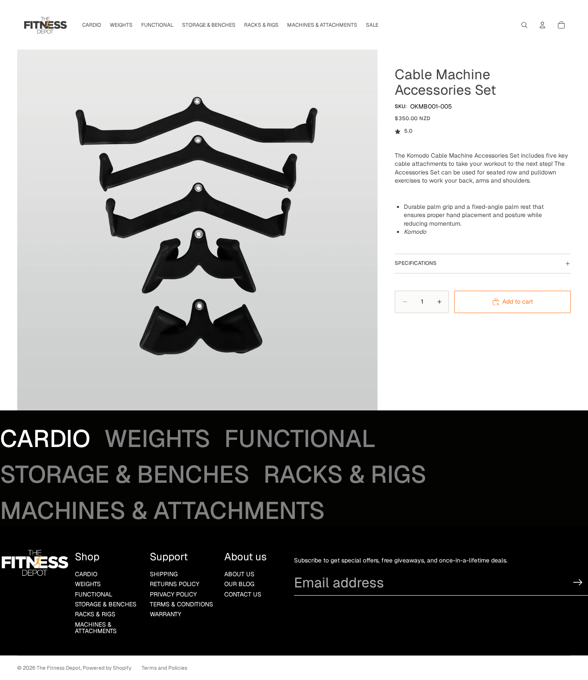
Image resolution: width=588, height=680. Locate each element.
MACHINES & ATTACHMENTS (96, 628)
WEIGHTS (88, 584)
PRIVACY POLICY (173, 594)
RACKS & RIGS (95, 614)
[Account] (542, 25)
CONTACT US (242, 594)
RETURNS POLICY (174, 584)
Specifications (415, 263)
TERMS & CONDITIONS (181, 604)
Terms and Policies (164, 667)
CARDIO (86, 574)
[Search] (524, 25)
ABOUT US (239, 574)
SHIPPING (164, 574)
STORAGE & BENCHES (105, 604)
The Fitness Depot (58, 667)
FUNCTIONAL (93, 594)
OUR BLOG (239, 584)
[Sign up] (578, 582)
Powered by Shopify (107, 667)
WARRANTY (165, 614)
